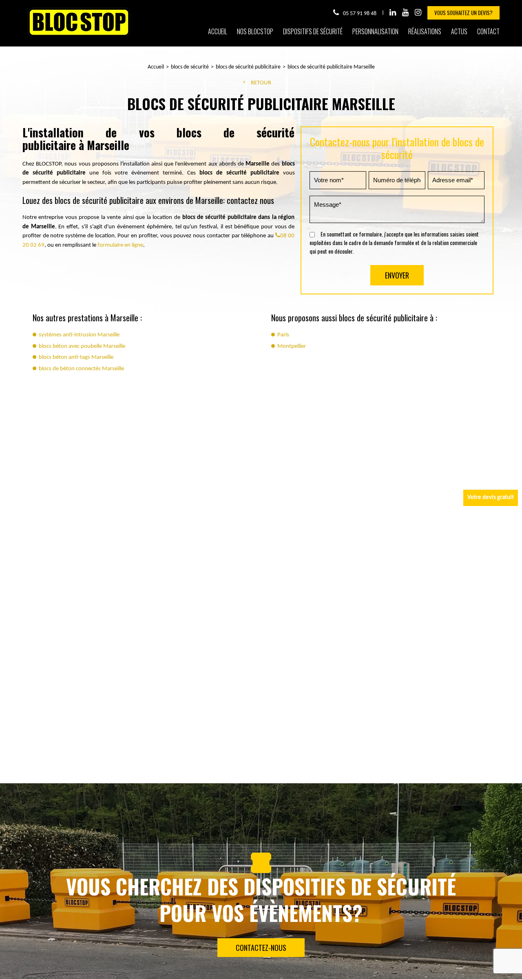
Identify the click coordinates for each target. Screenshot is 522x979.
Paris (283, 335)
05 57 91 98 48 (359, 14)
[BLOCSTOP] (78, 36)
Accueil (217, 31)
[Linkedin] (392, 13)
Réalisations (424, 31)
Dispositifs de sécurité (313, 31)
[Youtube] (405, 13)
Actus (459, 31)
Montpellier (291, 346)
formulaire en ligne (120, 245)
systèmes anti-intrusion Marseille (79, 335)
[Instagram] (418, 13)
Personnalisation (375, 31)
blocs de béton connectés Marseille (81, 369)
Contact (488, 31)
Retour (261, 83)
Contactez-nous (261, 947)
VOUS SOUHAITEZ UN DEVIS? (463, 13)
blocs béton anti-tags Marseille (76, 357)
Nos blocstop (255, 31)
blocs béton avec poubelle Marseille (82, 346)
